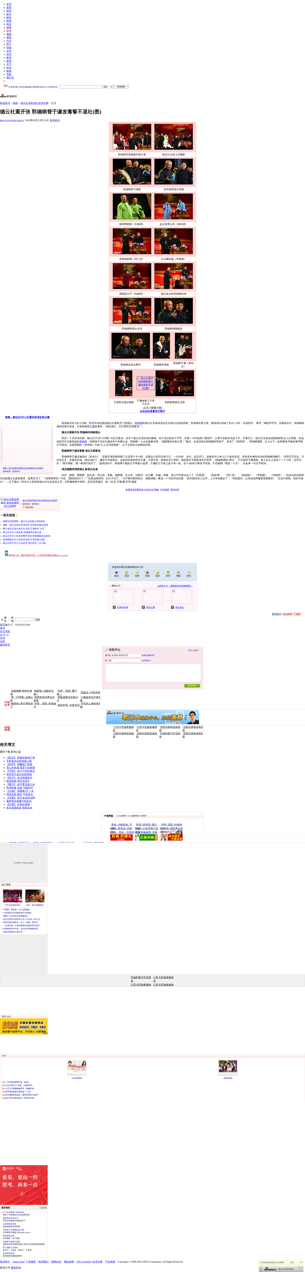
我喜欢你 (27, 807)
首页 (8, 4)
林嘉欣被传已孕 (26, 757)
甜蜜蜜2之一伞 (25, 791)
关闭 (2, 641)
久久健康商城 (133, 816)
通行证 (10, 77)
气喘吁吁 (28, 787)
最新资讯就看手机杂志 (19, 801)
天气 (8, 64)
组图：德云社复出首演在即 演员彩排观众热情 (25, 525)
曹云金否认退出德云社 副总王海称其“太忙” (24, 528)
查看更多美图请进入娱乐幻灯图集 (142, 490)
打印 (2, 638)
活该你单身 (122, 607)
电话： (11, 624)
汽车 (8, 41)
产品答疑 (110, 1261)
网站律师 (69, 1261)
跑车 (19, 794)
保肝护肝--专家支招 (69, 705)
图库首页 (174, 490)
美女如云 (179, 607)
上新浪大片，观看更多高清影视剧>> (175, 586)
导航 (8, 74)
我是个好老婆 (27, 767)
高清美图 (164, 490)
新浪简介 (5, 1261)
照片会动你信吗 (26, 797)
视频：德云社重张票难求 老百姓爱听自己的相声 (23, 468)
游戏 (8, 47)
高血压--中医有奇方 (92, 692)
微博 (8, 31)
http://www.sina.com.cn (12, 120)
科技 (8, 24)
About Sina (18, 1261)
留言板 (4, 624)
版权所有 (16, 1267)
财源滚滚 (11, 781)
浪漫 (19, 787)
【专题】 (11, 797)
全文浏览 (5, 631)
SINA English (84, 1261)
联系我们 (43, 1261)
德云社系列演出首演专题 (35, 103)
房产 (8, 44)
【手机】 (11, 771)
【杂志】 (11, 757)
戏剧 (15, 103)
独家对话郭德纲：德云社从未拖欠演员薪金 (24, 521)
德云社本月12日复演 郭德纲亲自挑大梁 (22, 532)
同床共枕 (11, 794)
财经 (8, 17)
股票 (8, 21)
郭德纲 (138, 423)
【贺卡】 (11, 777)
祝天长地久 (23, 781)
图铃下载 (5, 751)
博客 (8, 27)
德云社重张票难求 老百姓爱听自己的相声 (40, 500)
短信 (8, 67)
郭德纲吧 (288, 614)
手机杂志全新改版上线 (19, 761)
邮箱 (8, 71)
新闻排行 (277, 614)
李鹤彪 (83, 441)
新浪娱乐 (55, 120)
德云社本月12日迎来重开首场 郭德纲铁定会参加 (26, 536)
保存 (2, 628)
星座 (8, 61)
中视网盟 (108, 816)
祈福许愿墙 (23, 804)
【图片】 (11, 784)
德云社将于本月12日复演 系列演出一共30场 (24, 543)
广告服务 (31, 1261)
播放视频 (29, 507)
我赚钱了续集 (24, 764)
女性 (8, 51)
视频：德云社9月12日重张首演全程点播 (27, 417)
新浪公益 (16, 751)
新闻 (8, 7)
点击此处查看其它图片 (152, 411)
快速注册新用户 (148, 655)
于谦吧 (297, 614)
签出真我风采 (14, 807)
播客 (8, 37)
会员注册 (97, 1261)
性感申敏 (11, 787)
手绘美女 (28, 794)
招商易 (143, 816)
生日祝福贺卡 (24, 777)
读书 (8, 54)
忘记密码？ (146, 660)
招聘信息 (56, 1261)
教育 (8, 57)
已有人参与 (193, 650)
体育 (8, 11)
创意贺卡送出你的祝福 (19, 774)
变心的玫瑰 (12, 767)
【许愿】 (11, 804)
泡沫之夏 (150, 607)
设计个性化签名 (26, 771)
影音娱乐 (5, 103)
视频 (8, 34)
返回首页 (5, 644)
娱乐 (8, 14)
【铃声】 (11, 764)
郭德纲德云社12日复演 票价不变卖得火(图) (24, 539)
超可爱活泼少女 (26, 784)
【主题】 (11, 791)
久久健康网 (121, 816)
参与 (292, 1262)
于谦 (92, 426)
